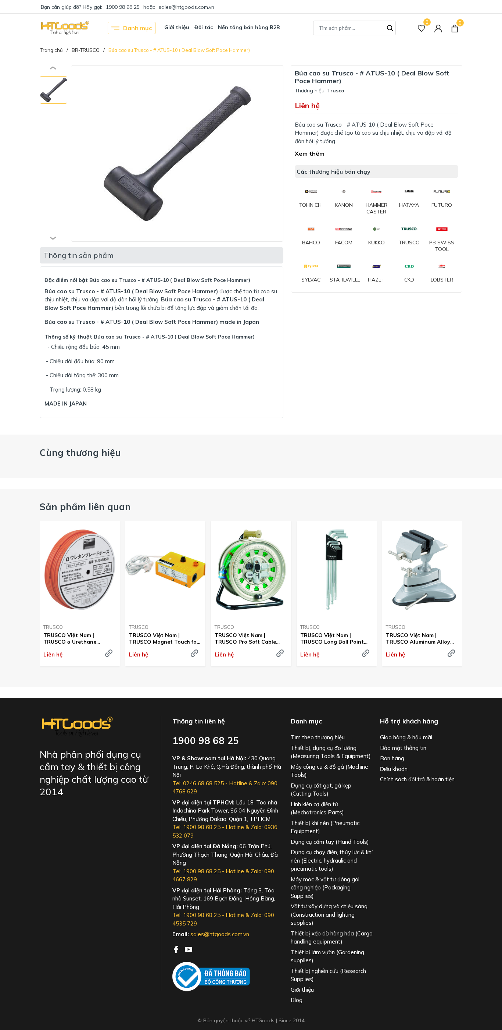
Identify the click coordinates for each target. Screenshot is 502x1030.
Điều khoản (394, 768)
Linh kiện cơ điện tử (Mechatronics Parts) (317, 808)
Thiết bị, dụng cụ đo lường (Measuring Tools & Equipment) (331, 752)
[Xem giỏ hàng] (455, 28)
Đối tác (203, 27)
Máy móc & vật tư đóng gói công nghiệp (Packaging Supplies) (325, 887)
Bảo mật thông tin (403, 747)
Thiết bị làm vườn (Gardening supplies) (327, 956)
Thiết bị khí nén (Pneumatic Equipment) (325, 827)
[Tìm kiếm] (390, 27)
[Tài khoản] (438, 28)
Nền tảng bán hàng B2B (249, 27)
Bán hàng (392, 758)
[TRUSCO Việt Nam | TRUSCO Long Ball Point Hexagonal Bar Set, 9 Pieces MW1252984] (337, 569)
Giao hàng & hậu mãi (406, 737)
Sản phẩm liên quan (85, 506)
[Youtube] (188, 948)
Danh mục (137, 28)
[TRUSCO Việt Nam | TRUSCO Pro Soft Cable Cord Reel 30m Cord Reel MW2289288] (251, 569)
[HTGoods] (64, 28)
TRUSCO (53, 627)
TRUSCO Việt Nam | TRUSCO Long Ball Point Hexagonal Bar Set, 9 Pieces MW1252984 (336, 638)
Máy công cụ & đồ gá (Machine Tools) (329, 771)
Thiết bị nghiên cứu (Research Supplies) (328, 975)
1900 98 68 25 (123, 7)
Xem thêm (309, 153)
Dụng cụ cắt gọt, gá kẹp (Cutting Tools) (321, 789)
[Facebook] (176, 948)
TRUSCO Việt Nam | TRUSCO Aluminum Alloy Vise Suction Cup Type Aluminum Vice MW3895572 (421, 638)
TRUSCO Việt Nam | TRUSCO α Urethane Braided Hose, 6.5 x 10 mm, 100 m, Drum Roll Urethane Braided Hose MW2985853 (77, 638)
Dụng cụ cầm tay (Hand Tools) (330, 841)
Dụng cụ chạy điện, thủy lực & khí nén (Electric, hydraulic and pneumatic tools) (332, 860)
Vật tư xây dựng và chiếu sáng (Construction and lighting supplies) (329, 914)
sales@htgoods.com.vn (186, 7)
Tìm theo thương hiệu (318, 737)
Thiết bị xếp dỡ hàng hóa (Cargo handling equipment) (332, 937)
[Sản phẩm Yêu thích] (422, 28)
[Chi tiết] (108, 653)
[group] (177, 153)
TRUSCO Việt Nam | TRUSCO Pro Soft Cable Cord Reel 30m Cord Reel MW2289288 (246, 638)
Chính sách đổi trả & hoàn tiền (417, 779)
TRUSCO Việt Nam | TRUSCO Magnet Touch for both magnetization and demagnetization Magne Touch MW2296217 (164, 638)
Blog (296, 1000)
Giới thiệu (176, 27)
